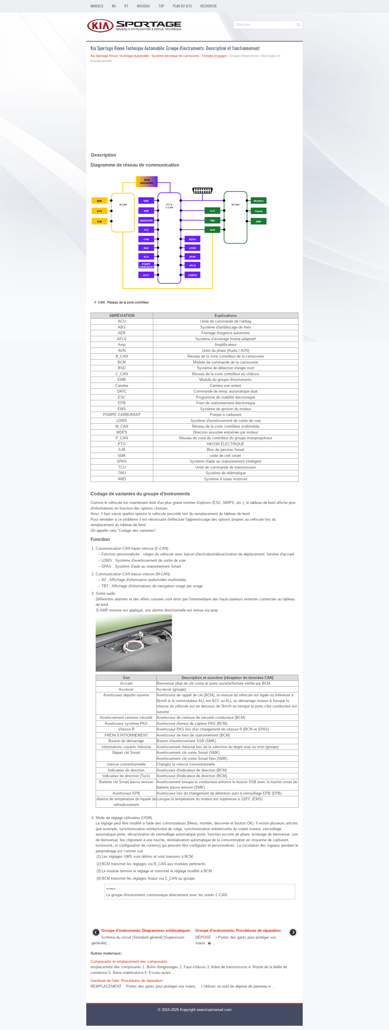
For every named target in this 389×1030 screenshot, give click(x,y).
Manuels (97, 5)
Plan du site (182, 5)
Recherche (208, 5)
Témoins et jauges (214, 56)
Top (161, 5)
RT (126, 5)
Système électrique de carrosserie (175, 56)
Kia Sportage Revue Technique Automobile (120, 56)
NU (114, 5)
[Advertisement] (194, 109)
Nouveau (143, 5)
